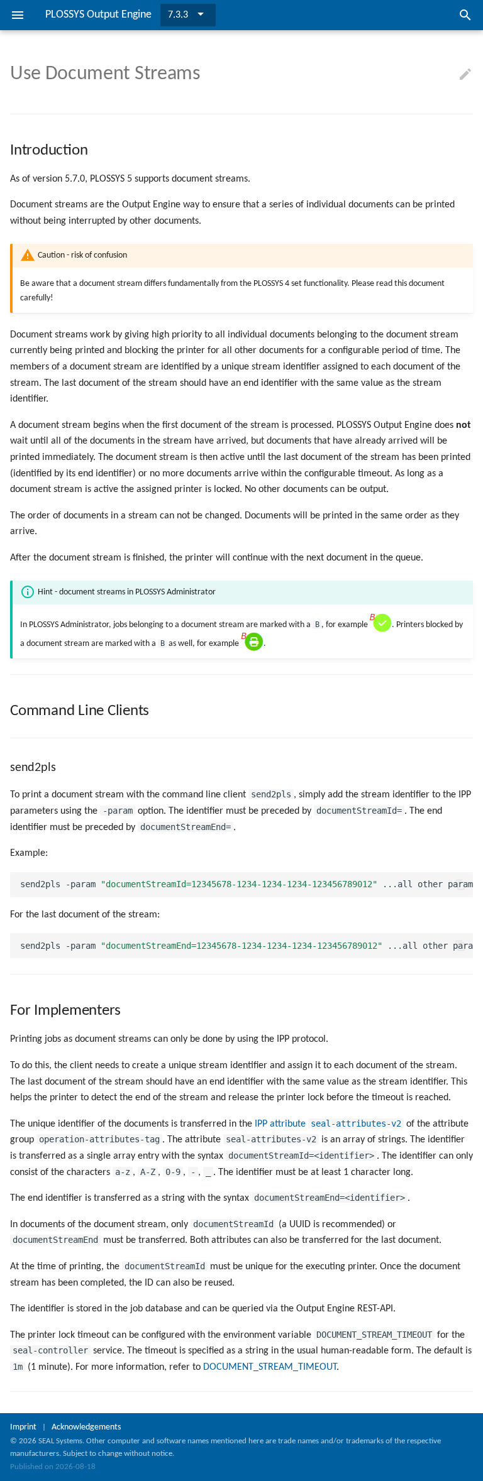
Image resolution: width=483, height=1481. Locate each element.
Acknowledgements (86, 1427)
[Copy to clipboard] (460, 884)
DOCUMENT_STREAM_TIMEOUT (269, 1367)
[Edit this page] (465, 75)
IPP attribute (328, 1124)
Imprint (23, 1427)
